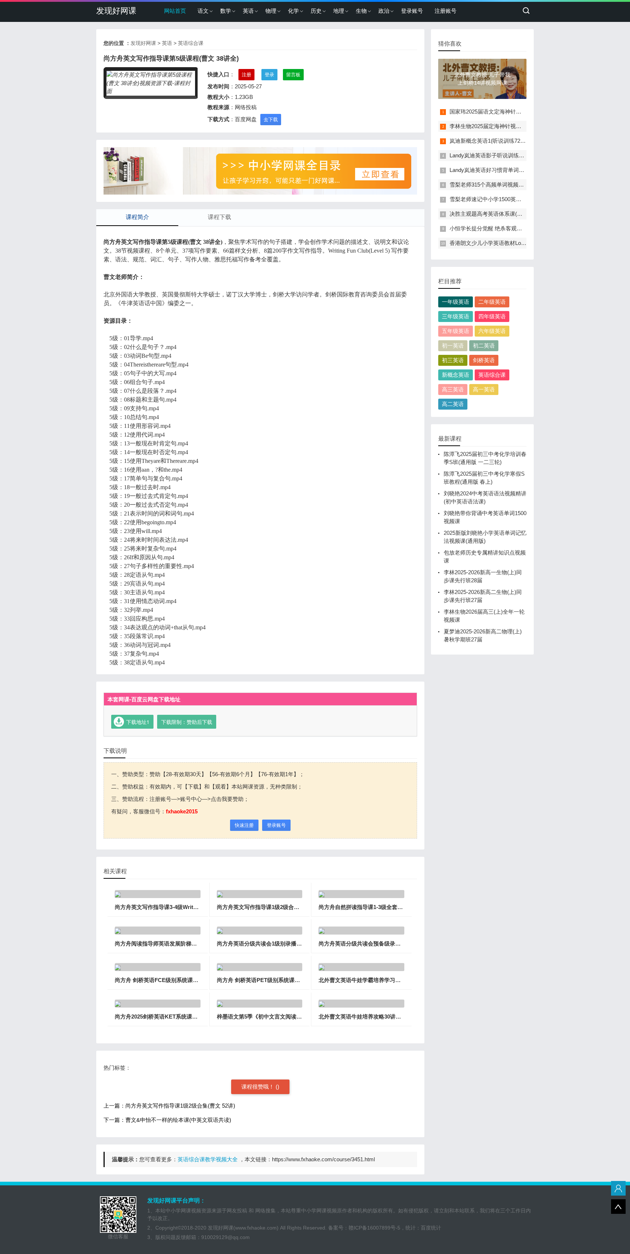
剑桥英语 (484, 360)
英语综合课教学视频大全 (208, 1159)
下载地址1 (137, 721)
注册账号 (445, 11)
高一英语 (484, 389)
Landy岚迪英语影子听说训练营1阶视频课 (499, 155)
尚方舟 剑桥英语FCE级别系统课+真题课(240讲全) (175, 980)
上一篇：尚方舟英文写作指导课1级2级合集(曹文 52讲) (169, 1105)
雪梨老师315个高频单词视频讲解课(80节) (500, 184)
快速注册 (244, 825)
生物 (361, 11)
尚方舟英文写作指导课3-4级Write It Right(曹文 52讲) (179, 907)
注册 (246, 74)
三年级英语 (455, 316)
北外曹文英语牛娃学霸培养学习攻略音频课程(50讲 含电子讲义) (395, 980)
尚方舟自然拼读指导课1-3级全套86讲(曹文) (371, 907)
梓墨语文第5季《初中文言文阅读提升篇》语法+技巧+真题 (287, 1016)
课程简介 (137, 217)
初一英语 (453, 345)
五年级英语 (455, 331)
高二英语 (453, 404)
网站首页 (175, 11)
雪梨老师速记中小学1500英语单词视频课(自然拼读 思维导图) (524, 199)
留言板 (293, 74)
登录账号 (412, 11)
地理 (338, 11)
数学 (225, 11)
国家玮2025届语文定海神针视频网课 (494, 111)
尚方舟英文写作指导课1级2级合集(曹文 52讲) (272, 907)
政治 (383, 11)
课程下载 (219, 217)
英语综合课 (190, 43)
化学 (293, 11)
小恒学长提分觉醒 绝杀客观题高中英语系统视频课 (510, 228)
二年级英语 (492, 302)
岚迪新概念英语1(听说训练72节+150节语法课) (505, 141)
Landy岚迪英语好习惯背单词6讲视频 (494, 170)
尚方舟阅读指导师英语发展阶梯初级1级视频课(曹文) (178, 943)
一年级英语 (455, 302)
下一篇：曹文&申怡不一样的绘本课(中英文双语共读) (167, 1120)
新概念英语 (455, 375)
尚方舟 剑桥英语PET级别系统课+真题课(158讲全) (277, 980)
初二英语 (484, 345)
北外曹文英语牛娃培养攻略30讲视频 (363, 1016)
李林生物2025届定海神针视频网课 (491, 126)
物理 (270, 11)
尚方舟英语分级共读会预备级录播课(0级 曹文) (375, 943)
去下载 (271, 119)
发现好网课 (116, 10)
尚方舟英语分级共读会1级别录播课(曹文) (266, 943)
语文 (203, 11)
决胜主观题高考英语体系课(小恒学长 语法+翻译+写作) (516, 214)
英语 (248, 11)
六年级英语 (492, 331)
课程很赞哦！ (258, 1087)
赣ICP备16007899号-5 (374, 1228)
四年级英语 (492, 316)
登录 (269, 74)
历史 (316, 11)
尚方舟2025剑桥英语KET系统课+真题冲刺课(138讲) (178, 1016)
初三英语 (453, 360)
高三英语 (453, 389)
